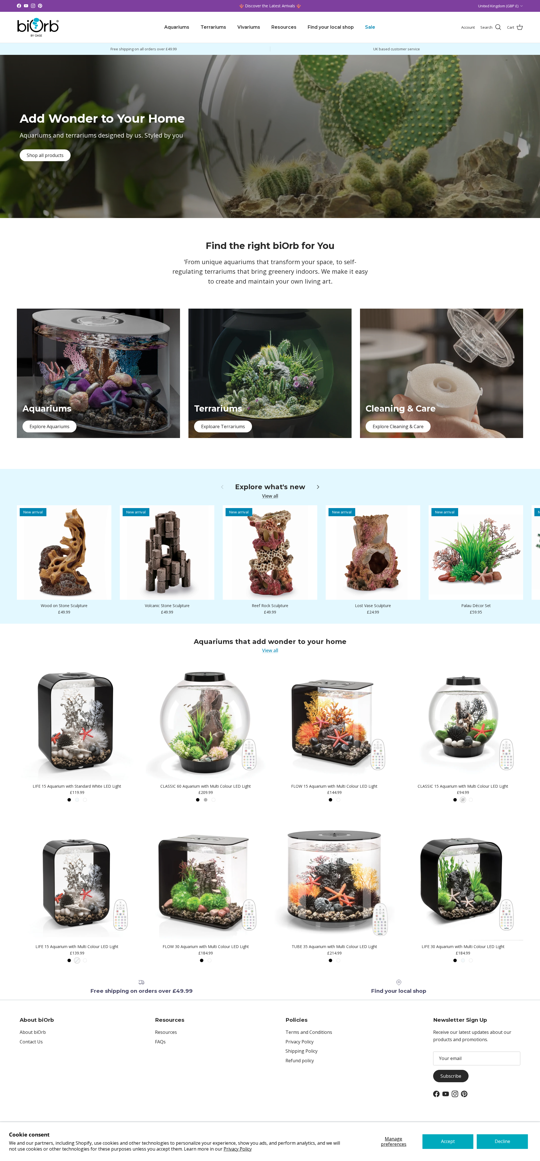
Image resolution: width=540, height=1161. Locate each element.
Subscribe (450, 1076)
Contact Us (31, 1042)
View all (270, 496)
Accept (448, 1141)
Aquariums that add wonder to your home (270, 642)
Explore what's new (270, 487)
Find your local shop (331, 27)
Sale (370, 27)
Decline (502, 1141)
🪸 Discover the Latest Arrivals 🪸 (270, 5)
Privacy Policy (238, 1149)
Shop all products (45, 155)
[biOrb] (38, 27)
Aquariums (176, 27)
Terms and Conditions (308, 1032)
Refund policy (299, 1060)
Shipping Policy (301, 1051)
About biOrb (33, 1032)
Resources (283, 27)
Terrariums (213, 27)
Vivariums (248, 27)
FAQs (160, 1042)
